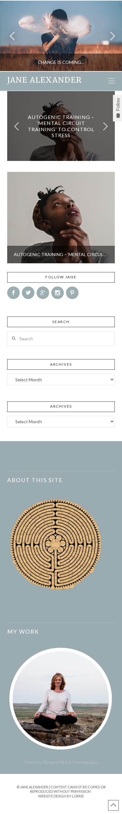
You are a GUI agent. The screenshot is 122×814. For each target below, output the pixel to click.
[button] (111, 81)
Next (108, 36)
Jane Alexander (44, 80)
